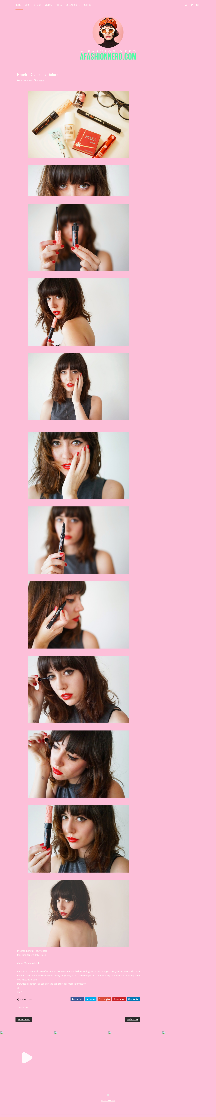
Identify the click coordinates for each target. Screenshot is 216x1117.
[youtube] (186, 4)
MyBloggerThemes (67, 1104)
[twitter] (191, 4)
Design (37, 4)
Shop (27, 4)
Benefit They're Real (36, 950)
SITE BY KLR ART (108, 1100)
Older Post (132, 1019)
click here (38, 963)
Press (59, 4)
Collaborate (73, 4)
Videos (48, 4)
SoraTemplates (34, 1104)
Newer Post (24, 1019)
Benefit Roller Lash (36, 954)
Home (18, 4)
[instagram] (197, 4)
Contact (88, 4)
